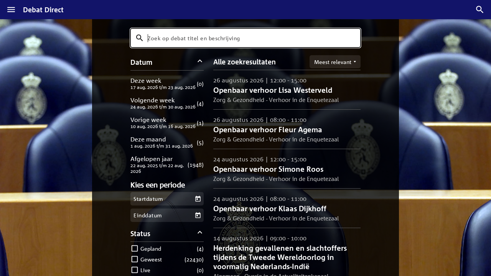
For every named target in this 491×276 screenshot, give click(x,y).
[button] (167, 83)
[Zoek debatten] (480, 9)
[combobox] (245, 38)
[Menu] (11, 9)
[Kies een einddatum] (197, 215)
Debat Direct (43, 9)
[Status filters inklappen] (200, 233)
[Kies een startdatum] (197, 198)
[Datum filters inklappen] (200, 62)
